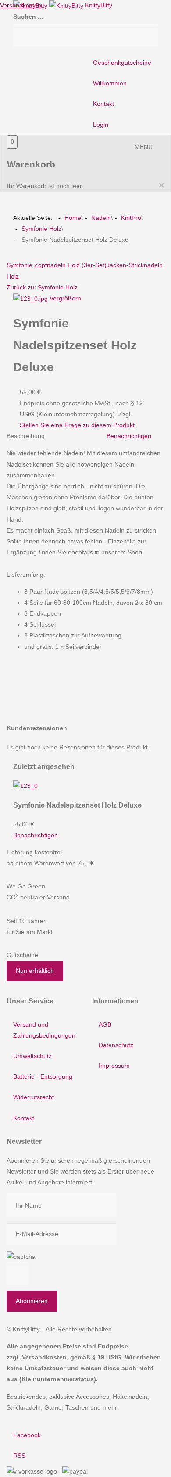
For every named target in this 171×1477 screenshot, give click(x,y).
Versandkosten (20, 5)
